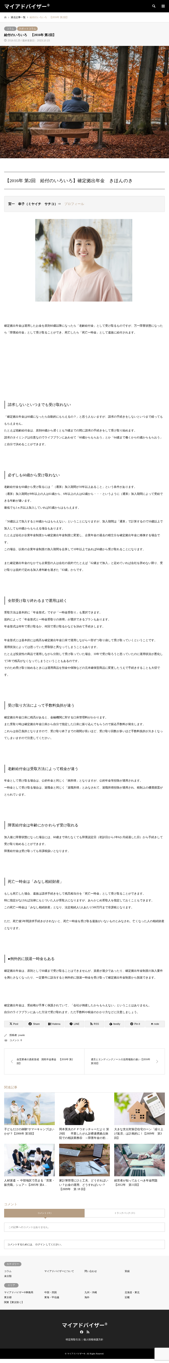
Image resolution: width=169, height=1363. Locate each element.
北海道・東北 (132, 1292)
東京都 (8, 1297)
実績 (127, 1271)
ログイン (40, 1244)
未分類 (8, 1276)
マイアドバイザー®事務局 (18, 1292)
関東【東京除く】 (14, 1302)
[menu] (163, 6)
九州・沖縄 (90, 1292)
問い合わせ (90, 1271)
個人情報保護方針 (93, 1339)
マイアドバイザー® (84, 1325)
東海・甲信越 (51, 1297)
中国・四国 (50, 1292)
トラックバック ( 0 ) (124, 1213)
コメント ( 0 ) (44, 1213)
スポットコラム (27, 28)
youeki (21, 1035)
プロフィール (74, 204)
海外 (86, 1297)
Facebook (81, 1331)
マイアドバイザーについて (59, 1271)
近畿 (127, 1297)
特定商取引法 (73, 1339)
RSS (88, 1331)
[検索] (153, 6)
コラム (10, 28)
